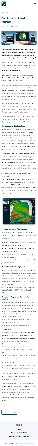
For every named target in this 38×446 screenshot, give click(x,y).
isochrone (11, 109)
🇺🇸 (17, 425)
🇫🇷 (20, 425)
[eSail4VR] (4, 4)
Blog (2, 13)
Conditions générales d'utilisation (19, 436)
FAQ (22, 386)
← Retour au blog (9, 412)
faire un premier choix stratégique (14, 141)
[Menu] (35, 4)
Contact (19, 429)
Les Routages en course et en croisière (22, 338)
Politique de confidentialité (19, 433)
